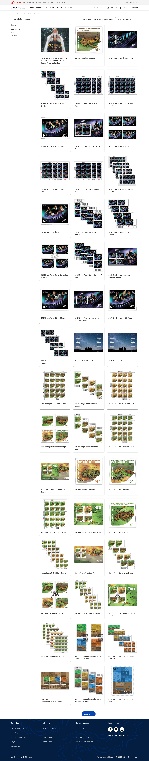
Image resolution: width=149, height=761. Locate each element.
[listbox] (130, 19)
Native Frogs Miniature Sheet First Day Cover (54, 491)
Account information (84, 737)
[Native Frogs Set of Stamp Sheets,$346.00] (55, 638)
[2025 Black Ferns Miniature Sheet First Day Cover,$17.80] (88, 299)
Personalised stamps (19, 728)
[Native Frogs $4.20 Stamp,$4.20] (88, 39)
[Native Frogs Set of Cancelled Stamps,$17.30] (55, 595)
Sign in (135, 7)
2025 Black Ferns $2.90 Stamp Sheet (53, 190)
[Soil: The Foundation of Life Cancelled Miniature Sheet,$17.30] (55, 681)
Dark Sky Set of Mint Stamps (119, 361)
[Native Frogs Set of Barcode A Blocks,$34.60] (88, 385)
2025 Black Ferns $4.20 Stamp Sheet (87, 104)
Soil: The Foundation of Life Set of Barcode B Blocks (88, 700)
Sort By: (119, 19)
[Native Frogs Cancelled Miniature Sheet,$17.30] (122, 595)
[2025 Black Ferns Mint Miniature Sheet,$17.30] (88, 128)
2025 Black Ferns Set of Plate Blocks (52, 104)
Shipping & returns (18, 737)
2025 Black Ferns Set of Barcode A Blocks (88, 276)
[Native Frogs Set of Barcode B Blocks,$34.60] (88, 428)
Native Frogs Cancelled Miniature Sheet (121, 614)
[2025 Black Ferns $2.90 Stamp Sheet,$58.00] (55, 171)
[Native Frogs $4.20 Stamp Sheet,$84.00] (55, 385)
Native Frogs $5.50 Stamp (118, 489)
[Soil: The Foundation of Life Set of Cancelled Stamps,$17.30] (88, 638)
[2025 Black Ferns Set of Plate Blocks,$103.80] (55, 85)
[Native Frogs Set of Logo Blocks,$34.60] (122, 554)
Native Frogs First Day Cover (86, 573)
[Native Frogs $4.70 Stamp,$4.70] (88, 471)
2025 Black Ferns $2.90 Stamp (120, 318)
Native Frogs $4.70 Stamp (85, 489)
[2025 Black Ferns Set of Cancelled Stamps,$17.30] (55, 256)
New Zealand (15, 29)
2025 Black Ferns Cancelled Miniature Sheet (119, 276)
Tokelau (14, 35)
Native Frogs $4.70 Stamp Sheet (121, 404)
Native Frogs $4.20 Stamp (85, 58)
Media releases (17, 746)
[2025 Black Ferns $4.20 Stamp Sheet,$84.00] (88, 85)
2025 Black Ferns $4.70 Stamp (53, 232)
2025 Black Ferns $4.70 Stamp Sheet (87, 190)
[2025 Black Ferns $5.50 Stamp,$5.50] (55, 299)
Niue (12, 32)
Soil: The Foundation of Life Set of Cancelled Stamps (88, 657)
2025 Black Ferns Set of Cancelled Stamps (54, 276)
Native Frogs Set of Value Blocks (87, 613)
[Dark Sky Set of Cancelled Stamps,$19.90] (88, 342)
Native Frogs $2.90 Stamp (118, 532)
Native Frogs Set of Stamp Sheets (54, 656)
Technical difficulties (84, 733)
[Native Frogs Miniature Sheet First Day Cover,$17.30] (55, 471)
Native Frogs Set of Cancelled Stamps (52, 614)
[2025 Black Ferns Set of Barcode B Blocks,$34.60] (88, 214)
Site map (28, 757)
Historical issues (49, 728)
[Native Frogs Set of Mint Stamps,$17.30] (55, 428)
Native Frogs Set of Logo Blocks (121, 573)
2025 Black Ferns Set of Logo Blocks (119, 233)
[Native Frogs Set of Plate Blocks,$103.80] (55, 554)
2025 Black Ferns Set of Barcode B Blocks (88, 233)
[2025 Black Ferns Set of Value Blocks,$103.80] (55, 342)
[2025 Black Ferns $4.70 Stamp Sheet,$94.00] (88, 171)
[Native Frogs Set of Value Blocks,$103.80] (88, 595)
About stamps (48, 733)
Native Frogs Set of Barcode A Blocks (86, 405)
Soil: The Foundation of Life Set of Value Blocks (121, 657)
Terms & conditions (105, 757)
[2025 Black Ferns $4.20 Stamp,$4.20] (55, 128)
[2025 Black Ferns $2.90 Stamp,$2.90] (122, 299)
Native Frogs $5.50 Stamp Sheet (121, 447)
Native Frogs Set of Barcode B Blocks (86, 448)
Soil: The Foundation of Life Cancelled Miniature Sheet (51, 700)
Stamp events (48, 737)
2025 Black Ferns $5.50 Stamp (53, 318)
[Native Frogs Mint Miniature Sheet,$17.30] (88, 514)
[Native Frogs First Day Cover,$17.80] (88, 554)
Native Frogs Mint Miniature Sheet (88, 532)
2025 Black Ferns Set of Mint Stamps (119, 147)
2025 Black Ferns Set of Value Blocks (52, 362)
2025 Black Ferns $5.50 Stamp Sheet (120, 104)
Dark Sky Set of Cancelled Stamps (88, 361)
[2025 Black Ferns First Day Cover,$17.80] (122, 39)
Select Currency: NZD (117, 735)
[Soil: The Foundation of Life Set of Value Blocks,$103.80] (122, 638)
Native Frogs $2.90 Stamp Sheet (53, 532)
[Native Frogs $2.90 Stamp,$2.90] (122, 514)
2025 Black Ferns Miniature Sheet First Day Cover (88, 319)
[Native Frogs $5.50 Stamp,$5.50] (122, 471)
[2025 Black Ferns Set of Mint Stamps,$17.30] (122, 128)
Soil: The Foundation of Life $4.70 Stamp (121, 700)
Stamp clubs (48, 742)
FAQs (13, 742)
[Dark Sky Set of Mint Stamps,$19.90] (122, 342)
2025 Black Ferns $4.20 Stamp (53, 146)
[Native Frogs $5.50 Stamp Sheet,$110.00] (122, 428)
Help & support (16, 757)
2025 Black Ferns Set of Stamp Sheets (120, 190)
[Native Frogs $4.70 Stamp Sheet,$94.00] (122, 385)
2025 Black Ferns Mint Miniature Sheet (87, 147)
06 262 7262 (134, 2)
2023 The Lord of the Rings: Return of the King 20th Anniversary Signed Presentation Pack (54, 60)
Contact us (80, 728)
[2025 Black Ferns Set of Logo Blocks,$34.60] (122, 214)
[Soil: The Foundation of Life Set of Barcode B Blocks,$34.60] (88, 681)
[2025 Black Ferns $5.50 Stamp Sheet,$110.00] (122, 85)
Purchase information (84, 742)
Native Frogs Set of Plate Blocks (53, 573)
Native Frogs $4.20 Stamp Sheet (53, 404)
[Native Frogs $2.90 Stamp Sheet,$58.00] (55, 514)
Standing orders (17, 733)
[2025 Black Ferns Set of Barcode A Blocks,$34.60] (88, 256)
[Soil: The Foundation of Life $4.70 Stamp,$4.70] (122, 681)
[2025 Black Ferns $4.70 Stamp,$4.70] (55, 214)
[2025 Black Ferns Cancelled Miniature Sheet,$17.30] (122, 256)
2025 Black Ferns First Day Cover (121, 58)
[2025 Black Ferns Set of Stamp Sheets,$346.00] (122, 171)
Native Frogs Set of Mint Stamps (53, 447)
